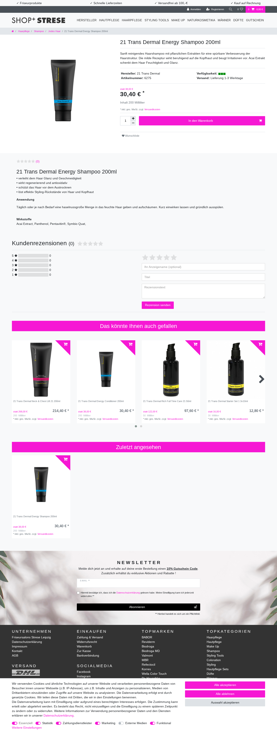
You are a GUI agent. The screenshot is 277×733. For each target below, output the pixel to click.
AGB (15, 655)
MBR (145, 660)
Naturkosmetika (201, 20)
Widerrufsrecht (87, 642)
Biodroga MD (151, 651)
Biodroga (148, 646)
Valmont (147, 655)
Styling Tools (157, 20)
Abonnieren (137, 607)
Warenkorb (84, 646)
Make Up (178, 20)
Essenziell (25, 723)
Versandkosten (152, 109)
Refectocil (148, 664)
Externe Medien (136, 723)
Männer (224, 20)
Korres (146, 669)
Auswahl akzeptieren (225, 702)
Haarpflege (132, 20)
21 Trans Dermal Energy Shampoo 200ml (35, 516)
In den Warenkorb (200, 120)
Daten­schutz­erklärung (58, 715)
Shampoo (38, 31)
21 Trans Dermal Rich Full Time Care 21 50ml (167, 401)
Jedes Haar (54, 31)
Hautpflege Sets (218, 669)
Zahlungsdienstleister (77, 723)
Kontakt (17, 651)
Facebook (83, 671)
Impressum (19, 646)
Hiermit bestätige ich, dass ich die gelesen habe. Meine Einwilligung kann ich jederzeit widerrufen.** (137, 594)
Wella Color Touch (154, 673)
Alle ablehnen (225, 694)
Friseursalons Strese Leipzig (31, 637)
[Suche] (230, 9)
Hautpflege (109, 20)
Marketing (108, 723)
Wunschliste (131, 135)
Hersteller (87, 20)
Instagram (84, 676)
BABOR (147, 637)
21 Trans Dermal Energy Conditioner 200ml (101, 401)
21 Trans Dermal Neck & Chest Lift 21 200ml (36, 401)
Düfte (238, 20)
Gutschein (255, 20)
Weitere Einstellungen (27, 727)
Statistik (47, 723)
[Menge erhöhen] (133, 118)
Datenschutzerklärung (27, 642)
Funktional (164, 723)
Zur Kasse (84, 651)
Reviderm (148, 642)
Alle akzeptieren (225, 685)
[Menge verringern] (133, 123)
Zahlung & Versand (90, 637)
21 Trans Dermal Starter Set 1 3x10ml (228, 401)
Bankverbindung (88, 655)
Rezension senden (158, 305)
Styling (211, 664)
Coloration (214, 660)
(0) (38, 161)
